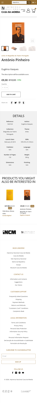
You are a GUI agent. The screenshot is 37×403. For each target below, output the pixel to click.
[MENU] (23, 11)
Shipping (19, 299)
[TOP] (2, 2)
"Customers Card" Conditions (18, 308)
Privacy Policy (18, 326)
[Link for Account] (27, 10)
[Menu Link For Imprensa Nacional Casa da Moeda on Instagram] (20, 373)
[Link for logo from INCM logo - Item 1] (9, 232)
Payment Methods (18, 302)
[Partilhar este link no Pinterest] (19, 102)
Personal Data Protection (18, 328)
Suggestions (18, 282)
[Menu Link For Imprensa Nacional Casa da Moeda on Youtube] (23, 373)
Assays (18, 265)
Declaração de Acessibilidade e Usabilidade (18, 340)
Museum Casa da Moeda (18, 268)
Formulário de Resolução (18, 343)
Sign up (18, 362)
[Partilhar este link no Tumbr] (23, 102)
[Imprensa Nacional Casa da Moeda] (10, 10)
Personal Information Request (18, 337)
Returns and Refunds (18, 305)
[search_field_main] (29, 2)
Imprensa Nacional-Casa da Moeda (18, 253)
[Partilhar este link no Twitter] (15, 102)
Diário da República (18, 262)
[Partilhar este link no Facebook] (11, 102)
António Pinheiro (25, 209)
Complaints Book (18, 311)
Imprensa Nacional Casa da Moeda (21, 379)
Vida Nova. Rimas (8, 211)
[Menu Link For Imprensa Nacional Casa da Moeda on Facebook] (13, 373)
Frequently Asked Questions (18, 296)
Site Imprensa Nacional (18, 259)
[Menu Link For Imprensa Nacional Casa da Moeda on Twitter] (16, 373)
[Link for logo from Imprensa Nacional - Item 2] (28, 232)
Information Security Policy (18, 331)
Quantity (4, 84)
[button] (33, 33)
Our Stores (18, 285)
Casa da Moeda (18, 256)
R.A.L (18, 334)
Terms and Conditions (18, 323)
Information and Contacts (18, 279)
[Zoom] (33, 41)
